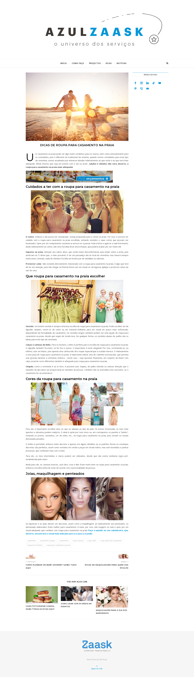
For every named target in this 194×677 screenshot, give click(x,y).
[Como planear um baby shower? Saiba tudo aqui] (31, 556)
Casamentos (63, 541)
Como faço (78, 63)
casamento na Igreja (47, 541)
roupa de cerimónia (34, 545)
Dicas (109, 63)
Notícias (121, 63)
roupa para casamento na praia (58, 545)
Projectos (95, 63)
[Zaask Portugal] (97, 646)
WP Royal (103, 659)
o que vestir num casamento (111, 541)
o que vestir (91, 541)
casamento (31, 541)
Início (63, 63)
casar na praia (78, 541)
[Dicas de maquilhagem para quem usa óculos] (123, 556)
